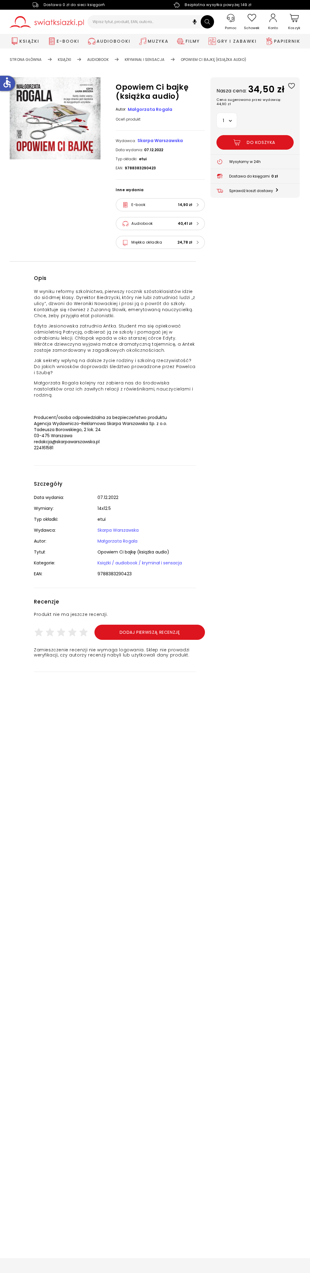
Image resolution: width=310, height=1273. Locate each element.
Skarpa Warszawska (160, 141)
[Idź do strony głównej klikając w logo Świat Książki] (47, 22)
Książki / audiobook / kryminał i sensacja (139, 563)
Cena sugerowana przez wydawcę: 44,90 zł (248, 102)
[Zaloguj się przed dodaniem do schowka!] (291, 85)
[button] (195, 22)
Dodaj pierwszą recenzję (150, 632)
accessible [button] (7, 82)
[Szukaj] (207, 21)
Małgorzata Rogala (150, 109)
